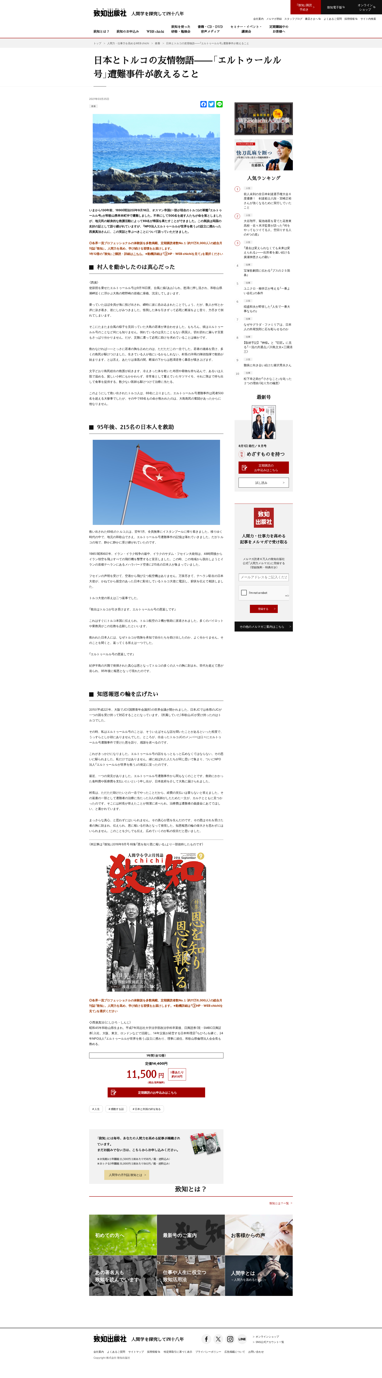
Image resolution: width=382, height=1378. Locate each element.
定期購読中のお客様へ (278, 29)
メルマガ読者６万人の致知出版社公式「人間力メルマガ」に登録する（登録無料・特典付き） (264, 563)
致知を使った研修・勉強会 (180, 29)
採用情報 (152, 1351)
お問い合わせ (256, 1351)
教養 (93, 106)
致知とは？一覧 (279, 1203)
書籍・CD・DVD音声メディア (210, 29)
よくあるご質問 (116, 1351)
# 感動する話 (116, 1109)
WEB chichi (155, 31)
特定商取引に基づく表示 (178, 1351)
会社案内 (99, 1351)
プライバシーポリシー (208, 1351)
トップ (97, 43)
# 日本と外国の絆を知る (147, 1109)
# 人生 (96, 1109)
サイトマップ (136, 1351)
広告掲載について (234, 1351)
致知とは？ (101, 31)
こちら (137, 253)
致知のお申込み (128, 31)
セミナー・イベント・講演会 (246, 29)
